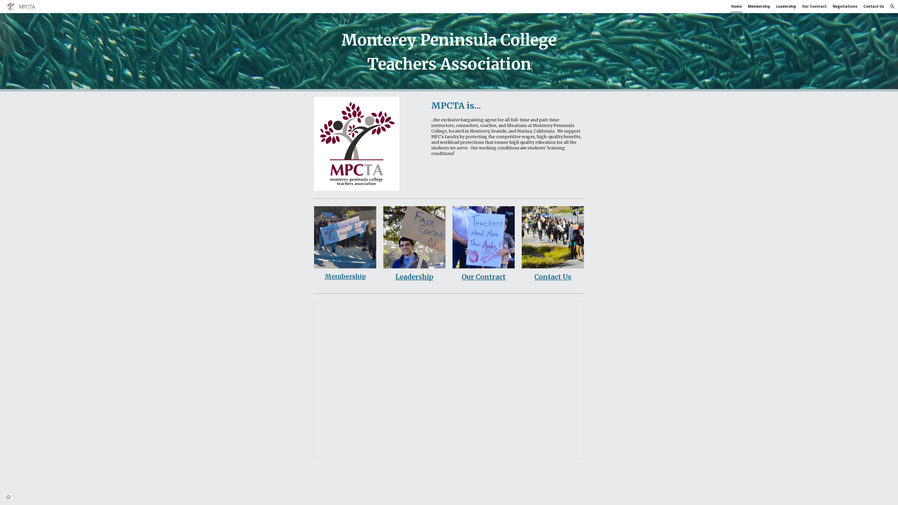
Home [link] (736, 6)
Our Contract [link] (814, 6)
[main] (449, 52)
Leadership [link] (786, 6)
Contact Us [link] (873, 6)
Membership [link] (759, 6)
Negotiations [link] (845, 6)
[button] (892, 6)
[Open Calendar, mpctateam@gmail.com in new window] (575, 307)
